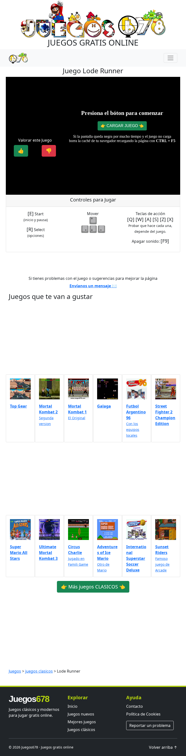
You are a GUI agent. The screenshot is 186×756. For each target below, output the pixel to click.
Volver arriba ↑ (163, 747)
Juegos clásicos (81, 729)
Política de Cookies (143, 714)
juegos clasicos (39, 671)
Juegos (15, 671)
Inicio (73, 706)
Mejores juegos (82, 721)
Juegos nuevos (81, 714)
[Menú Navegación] (170, 58)
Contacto (134, 706)
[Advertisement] (35, 105)
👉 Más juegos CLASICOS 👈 (93, 586)
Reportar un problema (149, 725)
